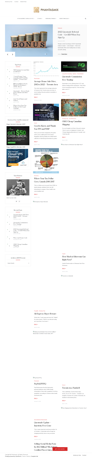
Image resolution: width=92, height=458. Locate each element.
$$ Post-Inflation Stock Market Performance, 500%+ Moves (20, 85)
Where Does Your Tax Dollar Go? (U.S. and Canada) (19, 107)
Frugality (36, 311)
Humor (63, 385)
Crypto (63, 253)
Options (74, 73)
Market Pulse (23, 1)
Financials (36, 381)
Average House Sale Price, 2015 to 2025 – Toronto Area (21, 216)
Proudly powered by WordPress (13, 456)
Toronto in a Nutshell (71, 388)
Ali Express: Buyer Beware (45, 314)
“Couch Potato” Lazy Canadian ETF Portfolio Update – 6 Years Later (20, 78)
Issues (35, 123)
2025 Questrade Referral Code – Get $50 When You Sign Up (69, 35)
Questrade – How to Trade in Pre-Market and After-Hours (21, 92)
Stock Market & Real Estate (25, 18)
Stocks (39, 18)
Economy (36, 175)
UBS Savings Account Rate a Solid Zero (21, 70)
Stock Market (80, 73)
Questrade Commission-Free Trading (20, 223)
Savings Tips (65, 118)
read (35, 97)
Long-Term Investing (67, 73)
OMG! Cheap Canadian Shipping (20, 245)
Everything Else (64, 18)
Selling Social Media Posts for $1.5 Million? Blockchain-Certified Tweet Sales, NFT (46, 447)
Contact (16, 1)
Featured (60, 28)
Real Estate (37, 78)
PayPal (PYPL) (40, 384)
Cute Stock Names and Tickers (20, 99)
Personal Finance (51, 18)
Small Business (72, 118)
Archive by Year (8, 1)
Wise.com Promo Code (20, 238)
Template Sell (34, 456)
